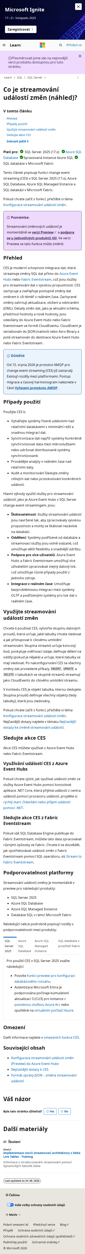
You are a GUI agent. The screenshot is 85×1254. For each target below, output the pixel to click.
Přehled (12, 118)
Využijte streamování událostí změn (31, 129)
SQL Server (34, 77)
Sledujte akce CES (19, 135)
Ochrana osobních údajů (35, 1230)
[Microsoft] (42, 45)
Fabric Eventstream (36, 279)
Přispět (8, 1230)
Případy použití (17, 124)
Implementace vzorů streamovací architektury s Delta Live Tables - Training (41, 1155)
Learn (8, 77)
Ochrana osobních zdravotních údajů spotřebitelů (37, 1236)
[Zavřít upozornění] (78, 6)
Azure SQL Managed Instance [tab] (42, 946)
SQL (19, 77)
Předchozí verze (44, 1225)
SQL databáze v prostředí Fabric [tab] (69, 943)
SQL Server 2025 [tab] (9, 946)
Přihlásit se (74, 45)
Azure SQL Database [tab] (24, 946)
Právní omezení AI (15, 1225)
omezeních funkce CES (61, 1037)
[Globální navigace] (4, 45)
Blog (63, 1225)
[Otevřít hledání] (61, 45)
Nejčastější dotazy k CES (29, 1069)
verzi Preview (43, 232)
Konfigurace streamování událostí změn (34, 205)
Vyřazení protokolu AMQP (36, 388)
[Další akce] (78, 77)
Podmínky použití (15, 1242)
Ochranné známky (44, 1242)
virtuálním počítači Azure (53, 1010)
